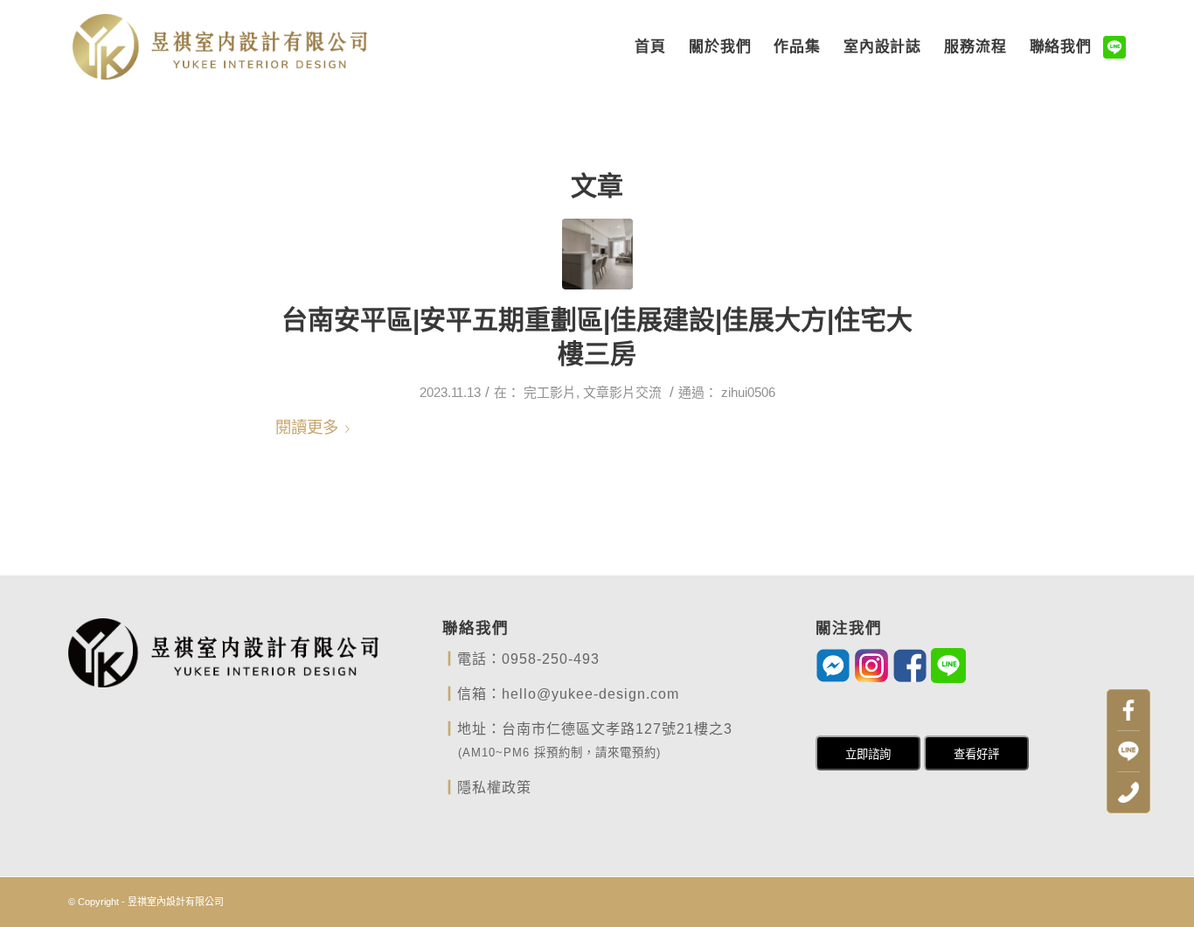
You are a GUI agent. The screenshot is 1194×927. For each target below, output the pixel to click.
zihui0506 (748, 393)
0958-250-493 (551, 659)
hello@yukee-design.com (590, 694)
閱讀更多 (306, 427)
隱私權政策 (494, 787)
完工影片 (550, 393)
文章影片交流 (622, 393)
